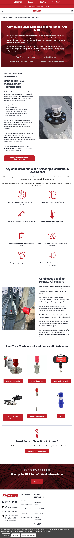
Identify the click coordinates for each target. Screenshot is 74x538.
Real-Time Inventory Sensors (26, 57)
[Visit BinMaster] (18, 2)
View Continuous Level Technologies (19, 158)
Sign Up (37, 481)
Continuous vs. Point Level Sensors (21, 62)
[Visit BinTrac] (43, 2)
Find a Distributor (26, 509)
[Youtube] (16, 502)
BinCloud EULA (39, 509)
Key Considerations (49, 57)
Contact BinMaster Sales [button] (37, 451)
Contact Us (24, 513)
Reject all (16, 535)
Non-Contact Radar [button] (13, 381)
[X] (9, 502)
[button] (2, 11)
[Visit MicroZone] (56, 2)
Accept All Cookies (28, 535)
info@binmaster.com (11, 507)
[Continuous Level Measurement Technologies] (55, 117)
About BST (37, 524)
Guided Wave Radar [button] (37, 416)
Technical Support (26, 517)
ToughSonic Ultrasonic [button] (13, 417)
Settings (6, 535)
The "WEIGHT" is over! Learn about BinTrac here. (37, 6)
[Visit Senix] (31, 2)
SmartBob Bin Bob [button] (61, 381)
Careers (23, 500)
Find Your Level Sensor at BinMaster (52, 62)
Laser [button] (61, 416)
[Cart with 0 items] (71, 11)
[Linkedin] (13, 502)
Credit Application (26, 504)
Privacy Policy (38, 513)
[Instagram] (6, 502)
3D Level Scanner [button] (37, 381)
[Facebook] (3, 502)
